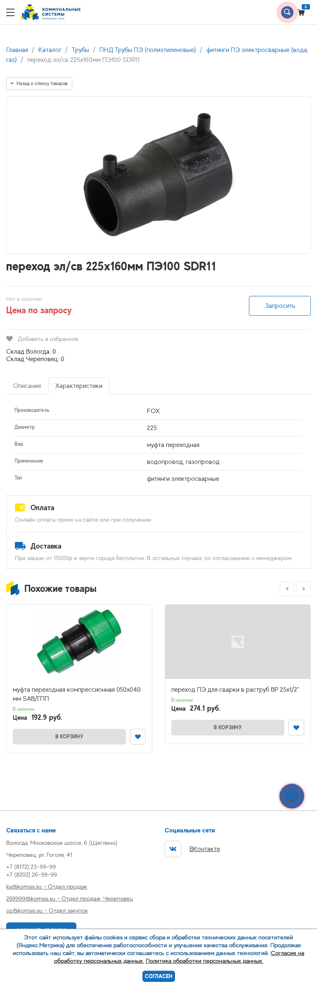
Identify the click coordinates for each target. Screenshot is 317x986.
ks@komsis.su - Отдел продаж (46, 886)
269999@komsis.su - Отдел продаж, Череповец (69, 898)
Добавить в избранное (48, 338)
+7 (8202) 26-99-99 (31, 874)
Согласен (159, 976)
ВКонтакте (204, 849)
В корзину (69, 736)
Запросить (280, 306)
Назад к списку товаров (42, 83)
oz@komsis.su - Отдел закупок (47, 910)
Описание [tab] (27, 386)
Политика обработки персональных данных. (204, 960)
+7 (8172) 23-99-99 (31, 866)
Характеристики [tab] (78, 386)
